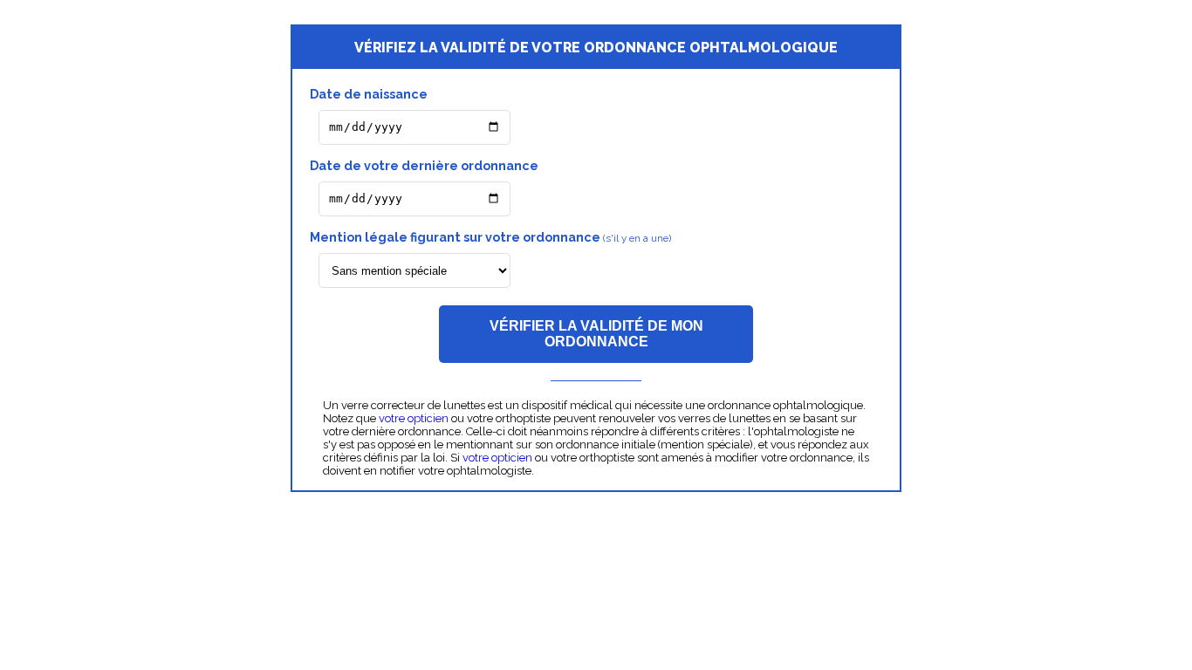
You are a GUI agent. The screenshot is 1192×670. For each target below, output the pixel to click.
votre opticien (414, 418)
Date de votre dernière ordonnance (424, 165)
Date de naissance (369, 93)
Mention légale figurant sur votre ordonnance (490, 236)
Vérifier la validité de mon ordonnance (596, 333)
